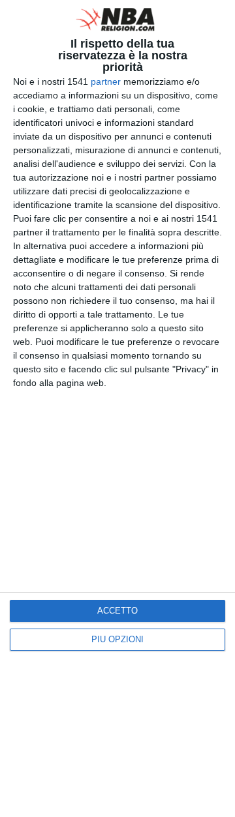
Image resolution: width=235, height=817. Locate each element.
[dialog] (117, 408)
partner (106, 81)
